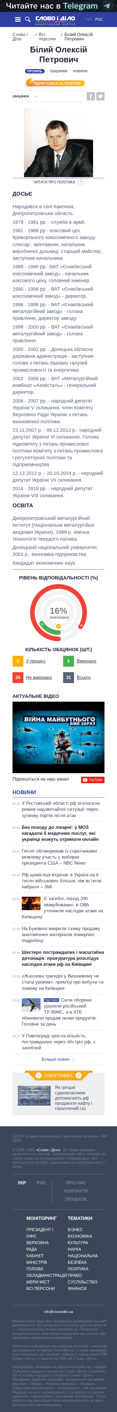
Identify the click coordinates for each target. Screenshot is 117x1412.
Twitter (100, 96)
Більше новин (56, 1059)
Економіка (80, 1236)
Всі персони (47, 36)
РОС (99, 19)
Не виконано (39, 677)
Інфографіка (58, 1075)
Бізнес (75, 1229)
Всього (84, 677)
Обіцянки (58, 71)
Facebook (91, 96)
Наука (74, 1249)
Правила (76, 1199)
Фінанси (77, 1288)
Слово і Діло (20, 36)
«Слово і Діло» (48, 1150)
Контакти (76, 1191)
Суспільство (82, 1282)
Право (75, 1275)
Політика (78, 1269)
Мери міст (38, 1282)
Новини (80, 71)
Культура (78, 1242)
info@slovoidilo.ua (58, 1312)
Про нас (76, 1183)
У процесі (35, 661)
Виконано (86, 661)
